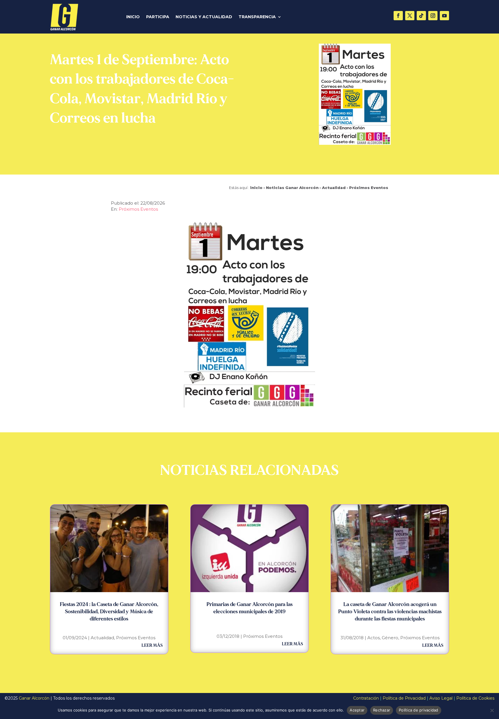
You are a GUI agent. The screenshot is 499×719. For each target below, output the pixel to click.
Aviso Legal (441, 698)
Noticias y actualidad (204, 17)
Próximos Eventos (368, 187)
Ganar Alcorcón (34, 698)
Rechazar (381, 710)
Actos (373, 637)
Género (390, 637)
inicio (256, 187)
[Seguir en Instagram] (432, 15)
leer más (152, 645)
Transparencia (257, 17)
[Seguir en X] (409, 15)
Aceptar (357, 710)
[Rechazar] (492, 710)
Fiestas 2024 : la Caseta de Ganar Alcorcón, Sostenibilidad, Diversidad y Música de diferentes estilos (109, 611)
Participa (157, 17)
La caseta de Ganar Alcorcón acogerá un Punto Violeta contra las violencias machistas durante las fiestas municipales (390, 611)
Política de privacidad (418, 710)
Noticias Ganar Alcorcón (292, 187)
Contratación (366, 698)
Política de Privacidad (404, 698)
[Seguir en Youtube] (444, 15)
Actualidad (334, 187)
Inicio (133, 17)
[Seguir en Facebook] (398, 15)
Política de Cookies (475, 698)
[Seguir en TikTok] (421, 15)
